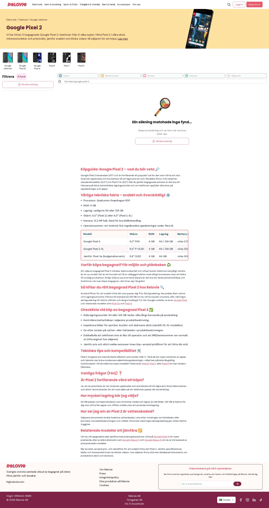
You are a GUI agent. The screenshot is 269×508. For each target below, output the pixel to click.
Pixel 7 (153, 363)
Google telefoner (38, 19)
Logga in (239, 4)
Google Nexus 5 (130, 440)
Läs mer (123, 38)
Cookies (104, 485)
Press (102, 473)
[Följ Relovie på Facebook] (240, 500)
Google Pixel (180, 300)
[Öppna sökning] (229, 4)
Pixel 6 (145, 363)
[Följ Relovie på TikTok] (261, 500)
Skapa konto (254, 4)
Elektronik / (12, 19)
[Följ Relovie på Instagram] (247, 500)
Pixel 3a (116, 303)
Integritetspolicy (109, 477)
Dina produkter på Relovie (114, 481)
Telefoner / (24, 19)
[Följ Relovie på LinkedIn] (254, 500)
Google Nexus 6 (153, 440)
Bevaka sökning (30, 84)
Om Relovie (106, 469)
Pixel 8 (165, 363)
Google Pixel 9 (161, 436)
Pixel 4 (128, 303)
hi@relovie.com (15, 482)
